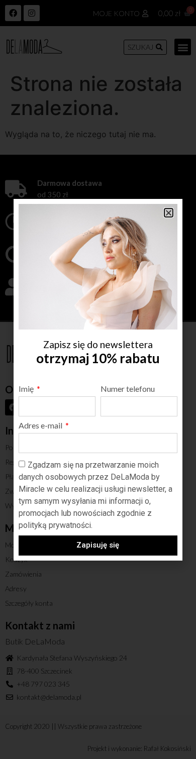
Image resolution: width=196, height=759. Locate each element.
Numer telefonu (128, 389)
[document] (98, 379)
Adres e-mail (41, 425)
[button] (168, 212)
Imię (27, 389)
